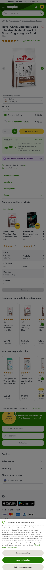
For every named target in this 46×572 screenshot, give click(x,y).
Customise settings (23, 553)
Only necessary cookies (23, 567)
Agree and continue (23, 560)
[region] (23, 545)
